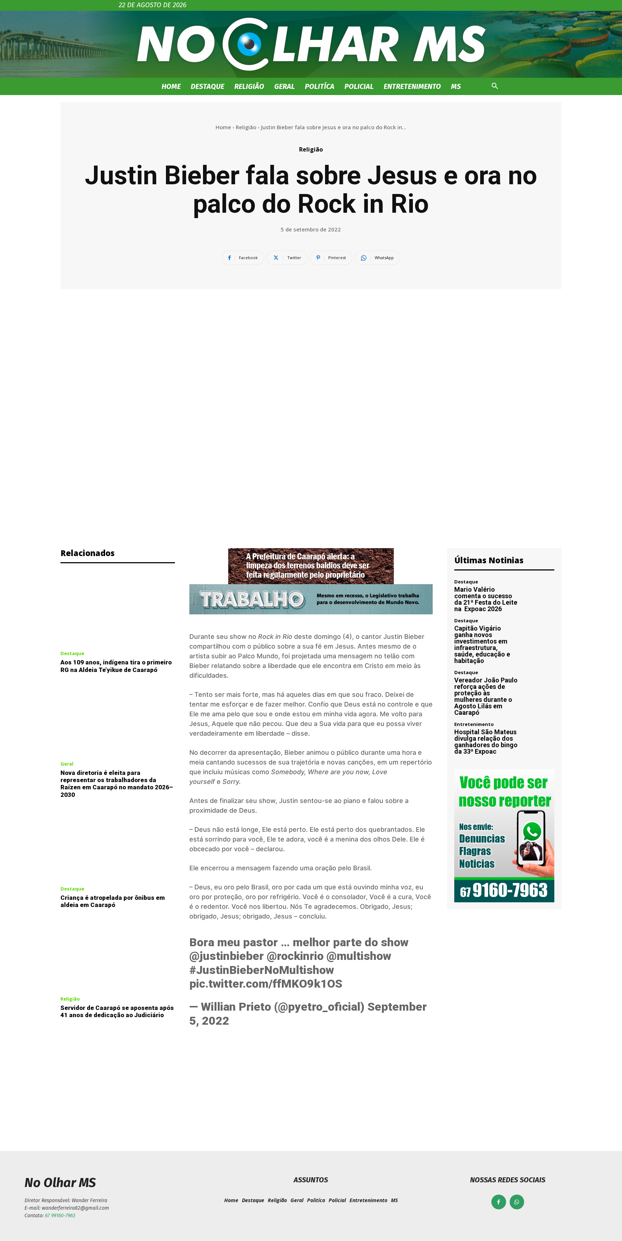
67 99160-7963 (60, 1216)
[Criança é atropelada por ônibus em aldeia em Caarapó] (117, 844)
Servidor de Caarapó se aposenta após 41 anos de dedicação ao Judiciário (117, 1011)
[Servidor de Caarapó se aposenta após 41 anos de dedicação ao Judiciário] (117, 954)
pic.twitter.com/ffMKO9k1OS (265, 983)
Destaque (207, 86)
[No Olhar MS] (311, 44)
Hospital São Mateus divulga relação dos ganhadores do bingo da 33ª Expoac (486, 741)
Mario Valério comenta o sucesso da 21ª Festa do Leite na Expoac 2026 (485, 599)
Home (171, 86)
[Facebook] (498, 1202)
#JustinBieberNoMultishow (261, 970)
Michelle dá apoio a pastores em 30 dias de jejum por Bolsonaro (181, 1096)
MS (456, 86)
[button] (494, 87)
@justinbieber (226, 956)
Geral (284, 86)
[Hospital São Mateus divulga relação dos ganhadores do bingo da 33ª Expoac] (539, 737)
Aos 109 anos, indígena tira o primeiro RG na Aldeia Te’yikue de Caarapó (116, 666)
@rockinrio (295, 956)
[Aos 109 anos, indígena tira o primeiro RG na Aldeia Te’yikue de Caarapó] (117, 609)
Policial (359, 86)
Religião (249, 86)
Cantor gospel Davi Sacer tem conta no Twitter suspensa (441, 1096)
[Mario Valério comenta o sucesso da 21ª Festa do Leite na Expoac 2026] (539, 594)
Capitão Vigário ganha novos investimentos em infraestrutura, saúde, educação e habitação (482, 644)
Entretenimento (412, 86)
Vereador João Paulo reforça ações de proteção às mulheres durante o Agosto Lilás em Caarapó (486, 696)
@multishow (358, 956)
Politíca (319, 86)
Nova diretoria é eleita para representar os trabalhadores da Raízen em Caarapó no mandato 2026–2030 (116, 783)
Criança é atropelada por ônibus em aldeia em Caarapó (112, 901)
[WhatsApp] (517, 1202)
